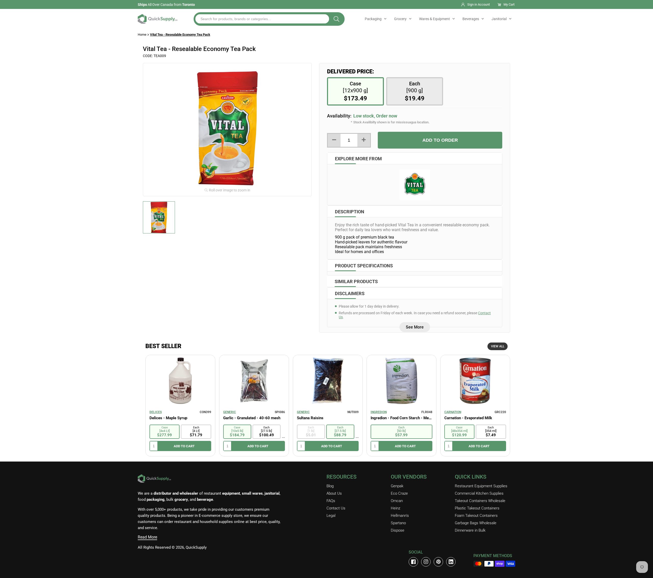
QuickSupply (196, 547)
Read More (147, 537)
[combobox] (262, 18)
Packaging (373, 19)
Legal (330, 515)
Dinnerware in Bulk (470, 530)
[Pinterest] (438, 562)
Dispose (397, 530)
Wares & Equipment (434, 19)
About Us (334, 493)
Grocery (400, 19)
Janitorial (499, 19)
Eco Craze (399, 493)
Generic (229, 412)
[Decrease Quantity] (334, 140)
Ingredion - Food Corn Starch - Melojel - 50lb (401, 418)
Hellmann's (400, 515)
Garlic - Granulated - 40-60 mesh (251, 418)
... (283, 436)
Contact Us (335, 508)
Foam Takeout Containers (476, 515)
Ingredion (379, 412)
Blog (330, 486)
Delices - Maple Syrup (168, 418)
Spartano (398, 523)
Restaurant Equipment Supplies (481, 486)
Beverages (470, 19)
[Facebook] (413, 562)
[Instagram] (426, 562)
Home (142, 34)
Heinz (395, 508)
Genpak (397, 486)
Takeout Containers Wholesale (480, 500)
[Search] (336, 19)
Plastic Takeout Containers (477, 508)
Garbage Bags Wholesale (475, 523)
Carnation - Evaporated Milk (468, 418)
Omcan (397, 500)
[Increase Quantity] (363, 140)
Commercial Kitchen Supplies (479, 493)
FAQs (330, 500)
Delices (155, 412)
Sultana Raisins (310, 418)
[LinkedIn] (451, 562)
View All (497, 346)
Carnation (452, 412)
